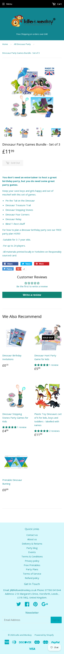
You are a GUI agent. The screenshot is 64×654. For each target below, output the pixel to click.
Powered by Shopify (44, 635)
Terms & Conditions (32, 556)
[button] (41, 364)
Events (32, 552)
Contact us (32, 534)
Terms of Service (32, 573)
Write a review (32, 295)
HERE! (17, 233)
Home (5, 44)
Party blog (32, 547)
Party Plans (32, 569)
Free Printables (32, 565)
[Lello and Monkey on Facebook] (27, 605)
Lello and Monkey (23, 635)
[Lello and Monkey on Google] (44, 605)
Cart (59, 3)
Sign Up (56, 620)
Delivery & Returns (32, 543)
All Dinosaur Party (22, 44)
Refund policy (32, 578)
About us (32, 539)
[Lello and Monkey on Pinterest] (35, 605)
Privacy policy (32, 560)
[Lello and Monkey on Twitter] (18, 605)
